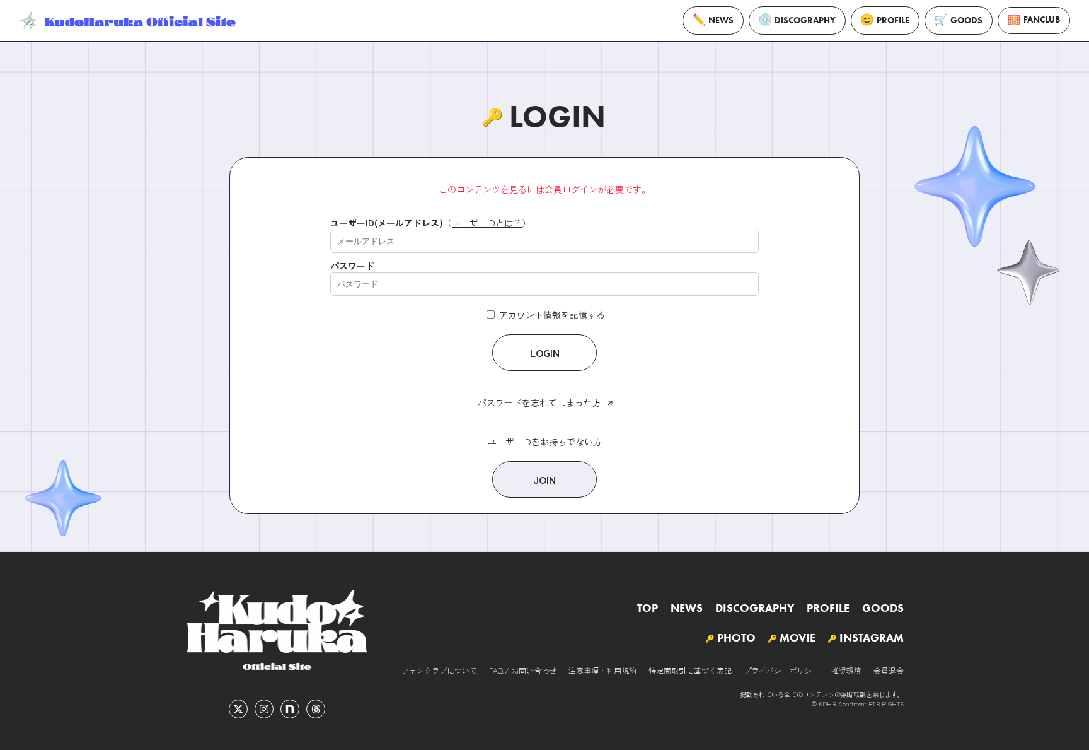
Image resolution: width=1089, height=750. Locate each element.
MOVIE (797, 638)
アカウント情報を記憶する (551, 314)
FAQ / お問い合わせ (522, 670)
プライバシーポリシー (781, 670)
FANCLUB (1041, 20)
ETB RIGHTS (886, 703)
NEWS (721, 20)
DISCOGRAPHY (805, 20)
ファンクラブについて (439, 670)
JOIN (544, 479)
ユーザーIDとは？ (487, 222)
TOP (647, 608)
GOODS (966, 20)
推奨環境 (846, 670)
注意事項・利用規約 (602, 670)
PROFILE (893, 20)
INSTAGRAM (871, 638)
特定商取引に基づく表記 (690, 670)
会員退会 (888, 670)
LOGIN (545, 352)
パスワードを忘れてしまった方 (539, 402)
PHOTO (736, 638)
